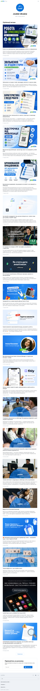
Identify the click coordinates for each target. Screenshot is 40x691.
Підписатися (28, 667)
